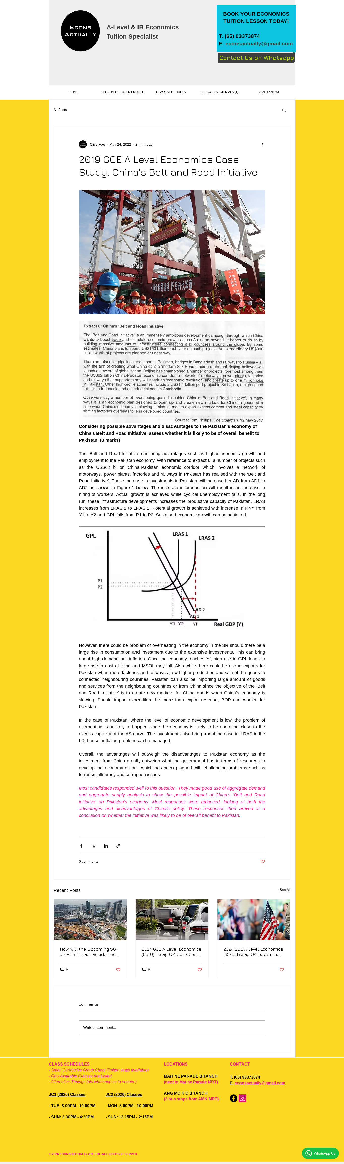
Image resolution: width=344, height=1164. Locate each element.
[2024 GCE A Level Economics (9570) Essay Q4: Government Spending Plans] (253, 919)
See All (285, 890)
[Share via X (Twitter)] (93, 846)
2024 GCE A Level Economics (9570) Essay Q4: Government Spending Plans (253, 951)
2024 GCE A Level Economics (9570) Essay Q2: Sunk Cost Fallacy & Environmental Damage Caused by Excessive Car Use (171, 951)
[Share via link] (118, 846)
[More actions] (262, 144)
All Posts (60, 110)
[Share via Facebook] (81, 846)
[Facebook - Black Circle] (233, 1098)
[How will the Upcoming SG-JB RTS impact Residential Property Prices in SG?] (90, 919)
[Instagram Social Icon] (242, 1098)
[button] (284, 110)
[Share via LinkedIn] (106, 846)
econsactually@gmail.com (259, 43)
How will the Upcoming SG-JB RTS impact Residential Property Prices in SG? (89, 951)
